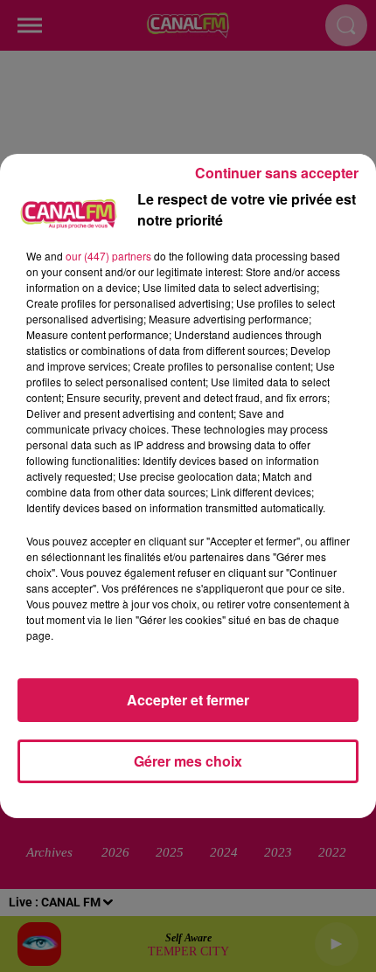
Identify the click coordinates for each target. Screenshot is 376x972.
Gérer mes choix (188, 761)
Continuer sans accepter (277, 173)
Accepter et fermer (188, 700)
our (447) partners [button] (108, 255)
